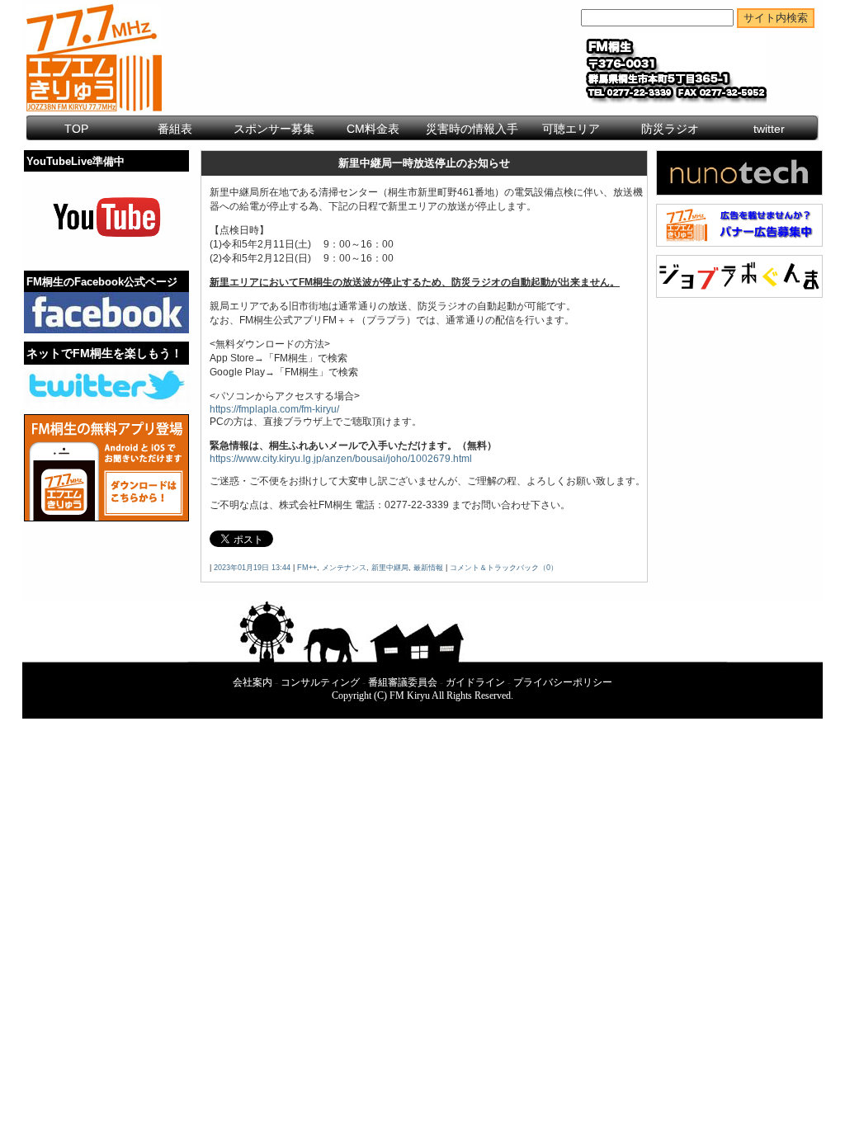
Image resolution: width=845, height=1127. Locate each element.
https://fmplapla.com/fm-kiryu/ (274, 409)
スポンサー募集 (274, 128)
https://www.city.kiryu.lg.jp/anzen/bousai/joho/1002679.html (341, 458)
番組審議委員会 (402, 682)
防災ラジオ (670, 128)
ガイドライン (475, 682)
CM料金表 (373, 128)
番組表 (175, 128)
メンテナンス (344, 568)
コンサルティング (320, 682)
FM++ (307, 568)
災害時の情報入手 (472, 128)
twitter (769, 128)
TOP (76, 128)
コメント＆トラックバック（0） (504, 568)
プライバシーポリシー (562, 682)
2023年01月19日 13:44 (252, 568)
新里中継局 (389, 568)
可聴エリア (571, 128)
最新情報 (428, 568)
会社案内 (252, 682)
